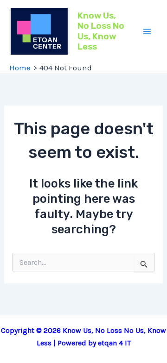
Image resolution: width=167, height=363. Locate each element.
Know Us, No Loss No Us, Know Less (100, 31)
